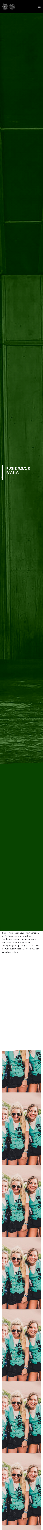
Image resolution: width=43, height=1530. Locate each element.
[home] (8, 6)
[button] (39, 6)
